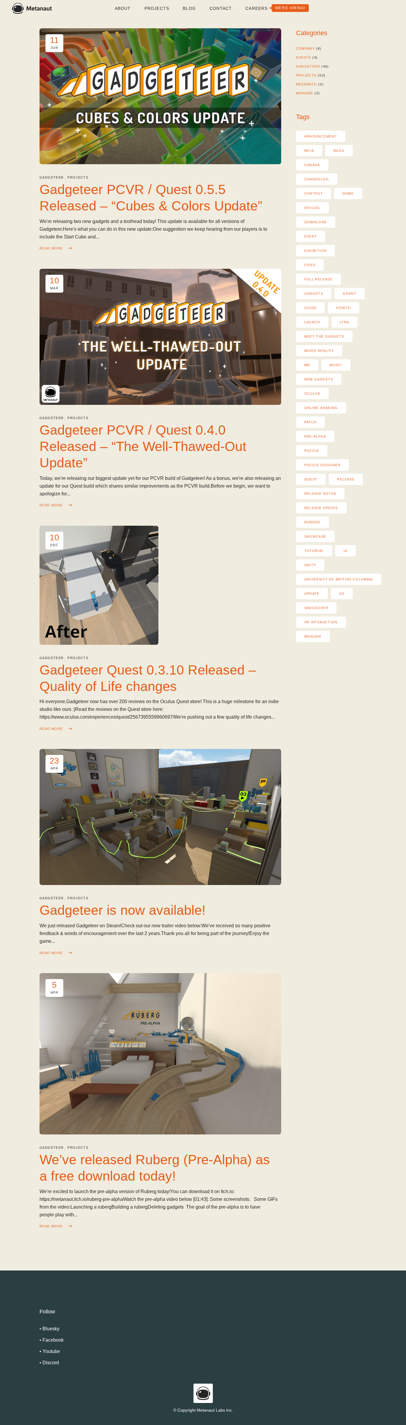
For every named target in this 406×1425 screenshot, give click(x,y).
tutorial (314, 550)
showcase (315, 536)
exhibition (315, 250)
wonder (313, 636)
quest (311, 479)
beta (309, 150)
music (336, 365)
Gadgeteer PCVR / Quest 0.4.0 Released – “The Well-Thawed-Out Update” (143, 446)
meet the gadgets (324, 336)
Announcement (320, 136)
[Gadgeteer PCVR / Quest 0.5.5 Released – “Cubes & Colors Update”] (160, 96)
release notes (320, 493)
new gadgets (318, 379)
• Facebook (52, 1340)
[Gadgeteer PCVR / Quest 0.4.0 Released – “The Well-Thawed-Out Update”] (160, 337)
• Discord (49, 1362)
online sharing (321, 408)
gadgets (313, 293)
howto (343, 308)
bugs (338, 150)
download (315, 222)
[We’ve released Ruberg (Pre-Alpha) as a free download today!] (160, 1053)
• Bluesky (49, 1328)
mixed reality (319, 350)
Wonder (304, 93)
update (312, 593)
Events (303, 57)
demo (348, 193)
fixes (310, 265)
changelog (316, 179)
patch (310, 422)
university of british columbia (338, 579)
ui (346, 550)
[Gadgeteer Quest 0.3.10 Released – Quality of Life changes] (99, 585)
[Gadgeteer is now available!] (160, 817)
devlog (312, 208)
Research (306, 84)
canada (312, 165)
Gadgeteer (52, 177)
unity (310, 565)
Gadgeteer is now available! (123, 910)
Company (305, 48)
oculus (312, 393)
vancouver (316, 608)
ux (341, 593)
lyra (345, 322)
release (346, 479)
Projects (77, 177)
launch (312, 322)
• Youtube (50, 1351)
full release (318, 279)
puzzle (311, 450)
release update (321, 508)
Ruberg (312, 522)
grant (349, 293)
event (310, 236)
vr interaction (321, 622)
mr (307, 365)
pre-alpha (315, 436)
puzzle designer (322, 465)
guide (310, 308)
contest (313, 193)
